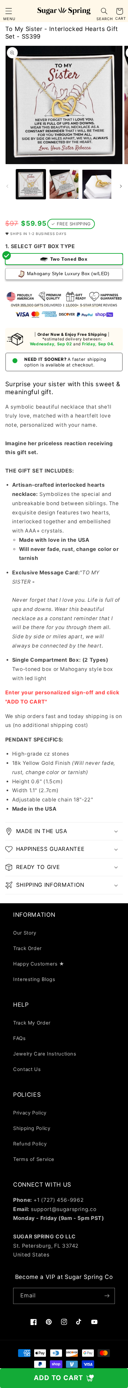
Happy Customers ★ (38, 964)
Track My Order (32, 1023)
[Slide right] (121, 186)
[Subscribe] (107, 1296)
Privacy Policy (30, 1113)
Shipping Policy (31, 1128)
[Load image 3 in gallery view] (97, 184)
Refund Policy (30, 1144)
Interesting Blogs (34, 979)
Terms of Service (33, 1159)
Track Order (27, 948)
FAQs (19, 1038)
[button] (8, 11)
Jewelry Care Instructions (44, 1054)
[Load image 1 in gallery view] (31, 184)
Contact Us (27, 1069)
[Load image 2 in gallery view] (64, 184)
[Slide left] (7, 186)
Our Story (24, 933)
